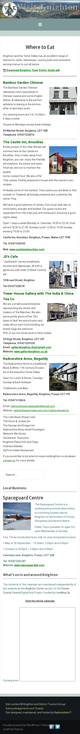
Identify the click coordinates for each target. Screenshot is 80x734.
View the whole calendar (40, 600)
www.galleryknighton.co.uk (30, 351)
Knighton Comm (34, 588)
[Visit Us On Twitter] (58, 726)
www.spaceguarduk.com (29, 565)
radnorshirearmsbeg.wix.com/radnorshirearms (41, 410)
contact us (9, 460)
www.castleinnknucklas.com (26, 249)
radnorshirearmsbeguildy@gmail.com (33, 406)
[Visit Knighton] (40, 9)
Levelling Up (63, 592)
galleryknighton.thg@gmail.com (31, 347)
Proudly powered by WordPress (21, 725)
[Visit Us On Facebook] (51, 726)
